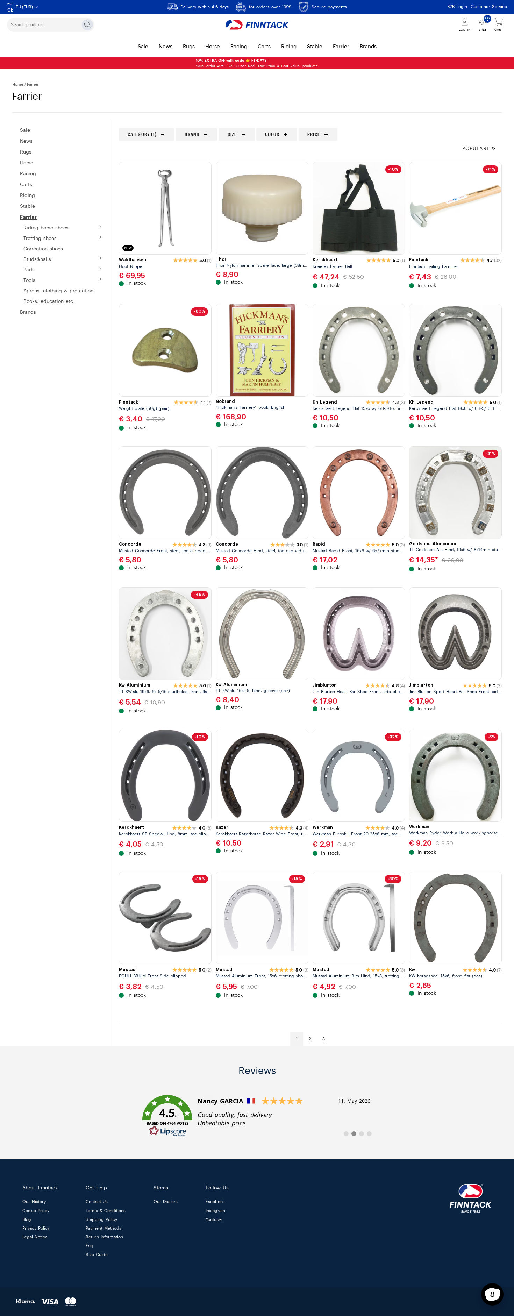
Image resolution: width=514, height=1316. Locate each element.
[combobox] (50, 25)
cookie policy (35, 1211)
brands (368, 46)
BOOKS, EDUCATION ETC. (48, 301)
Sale (25, 130)
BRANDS (28, 312)
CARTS (26, 184)
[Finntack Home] (257, 24)
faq (89, 1246)
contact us (97, 1202)
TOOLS (29, 280)
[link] (257, 1116)
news (165, 46)
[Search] (87, 24)
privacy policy (36, 1228)
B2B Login (457, 7)
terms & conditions (106, 1211)
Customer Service (489, 7)
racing (238, 46)
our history (34, 1202)
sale (143, 46)
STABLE (27, 206)
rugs (189, 46)
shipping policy (101, 1219)
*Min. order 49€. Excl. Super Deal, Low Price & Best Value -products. (257, 63)
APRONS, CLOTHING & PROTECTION (58, 291)
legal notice (35, 1237)
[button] (482, 148)
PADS (29, 270)
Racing (28, 173)
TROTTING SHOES (40, 238)
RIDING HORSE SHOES (46, 228)
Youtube (214, 1219)
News (26, 141)
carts (264, 46)
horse (212, 46)
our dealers (166, 1202)
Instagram (215, 1211)
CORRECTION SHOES (43, 249)
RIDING (27, 195)
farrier (341, 46)
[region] (310, 134)
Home (17, 84)
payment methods (103, 1228)
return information (104, 1237)
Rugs (25, 152)
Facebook (215, 1202)
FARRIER (28, 217)
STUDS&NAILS (37, 259)
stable (314, 46)
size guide (97, 1255)
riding (289, 46)
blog (26, 1219)
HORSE (26, 163)
